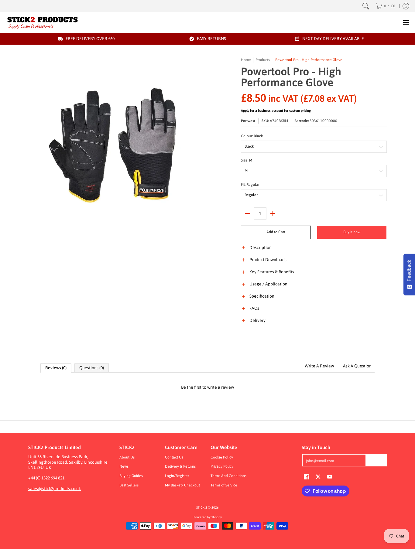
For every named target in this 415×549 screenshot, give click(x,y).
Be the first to (207, 387)
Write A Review (319, 365)
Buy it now (351, 232)
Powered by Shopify (208, 517)
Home (246, 60)
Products (263, 60)
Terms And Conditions (228, 476)
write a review (220, 387)
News (124, 466)
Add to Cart (275, 232)
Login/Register (177, 476)
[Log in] (406, 6)
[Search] (366, 6)
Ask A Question (357, 365)
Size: (246, 160)
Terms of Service (224, 485)
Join (376, 460)
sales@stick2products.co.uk (54, 488)
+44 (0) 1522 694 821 (46, 478)
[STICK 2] (42, 22)
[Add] (272, 213)
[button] (314, 251)
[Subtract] (247, 213)
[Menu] (406, 22)
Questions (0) (91, 367)
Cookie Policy (222, 457)
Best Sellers (129, 485)
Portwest (248, 121)
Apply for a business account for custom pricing (276, 110)
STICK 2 (201, 507)
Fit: (250, 184)
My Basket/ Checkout (182, 485)
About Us (127, 457)
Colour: (252, 136)
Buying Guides (131, 476)
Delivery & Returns (180, 466)
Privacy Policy (222, 466)
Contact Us (174, 457)
